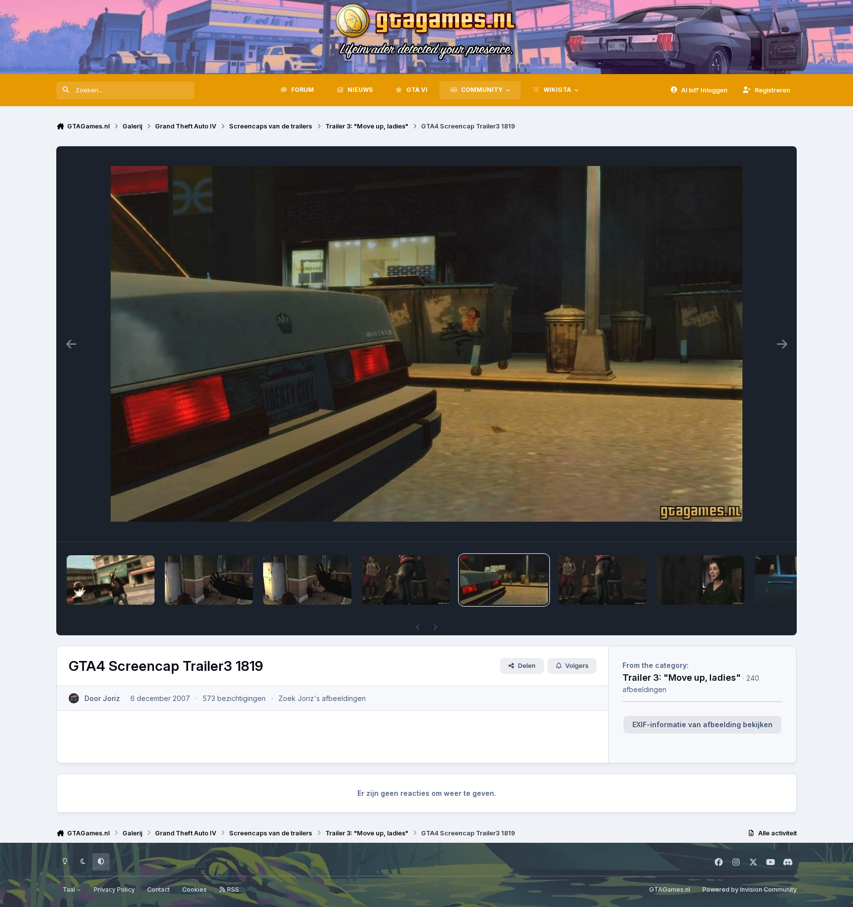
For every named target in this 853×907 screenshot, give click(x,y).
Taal (70, 889)
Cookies (194, 889)
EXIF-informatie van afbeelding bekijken (702, 724)
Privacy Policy (114, 889)
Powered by (749, 889)
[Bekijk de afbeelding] (111, 580)
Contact (158, 889)
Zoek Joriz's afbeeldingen (322, 698)
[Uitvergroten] (426, 343)
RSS (232, 889)
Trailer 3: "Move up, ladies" (681, 677)
